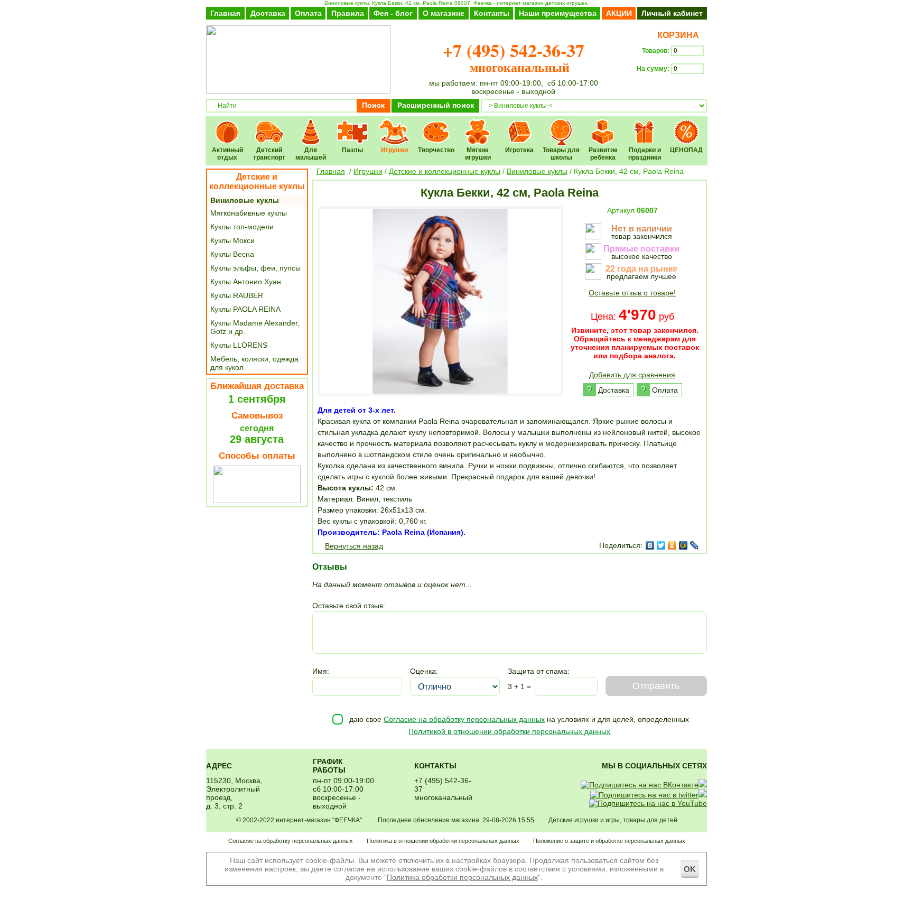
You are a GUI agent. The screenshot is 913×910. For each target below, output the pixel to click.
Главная (225, 13)
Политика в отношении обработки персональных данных (443, 841)
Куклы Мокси (232, 240)
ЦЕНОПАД (686, 125)
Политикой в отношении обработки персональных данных (509, 731)
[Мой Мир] (683, 545)
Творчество (436, 125)
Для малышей (311, 125)
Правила (347, 13)
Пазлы (352, 125)
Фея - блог (393, 13)
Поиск (373, 105)
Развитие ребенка (603, 125)
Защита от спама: (539, 671)
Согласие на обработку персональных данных (464, 719)
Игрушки (394, 125)
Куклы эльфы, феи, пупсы (255, 268)
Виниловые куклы (244, 200)
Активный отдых (227, 125)
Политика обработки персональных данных (462, 877)
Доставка (267, 13)
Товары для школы (561, 125)
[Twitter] (661, 545)
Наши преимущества (558, 13)
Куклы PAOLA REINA (245, 309)
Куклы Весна (232, 254)
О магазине (443, 13)
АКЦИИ (619, 13)
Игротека (519, 125)
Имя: (320, 671)
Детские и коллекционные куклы (257, 181)
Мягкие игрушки (478, 125)
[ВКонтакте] (650, 545)
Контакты (491, 13)
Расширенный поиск (435, 105)
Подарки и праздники (645, 125)
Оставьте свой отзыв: (348, 605)
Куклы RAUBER (236, 295)
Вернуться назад (354, 546)
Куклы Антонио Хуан (245, 281)
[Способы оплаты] (257, 500)
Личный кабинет (672, 13)
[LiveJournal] (694, 545)
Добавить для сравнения (632, 374)
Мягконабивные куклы (248, 213)
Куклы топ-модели (242, 226)
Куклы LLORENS (238, 345)
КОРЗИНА (676, 35)
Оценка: (424, 671)
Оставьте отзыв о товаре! (632, 293)
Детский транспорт (269, 125)
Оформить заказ (672, 87)
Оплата (308, 13)
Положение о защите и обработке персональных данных (609, 841)
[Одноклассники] (672, 545)
